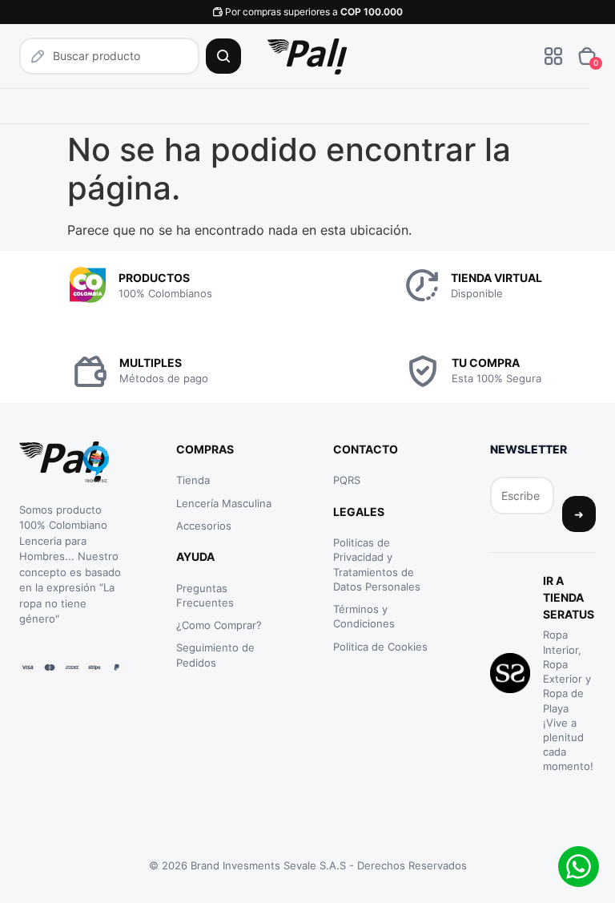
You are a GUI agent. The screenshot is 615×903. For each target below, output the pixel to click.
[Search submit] (223, 56)
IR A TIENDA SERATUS (568, 597)
